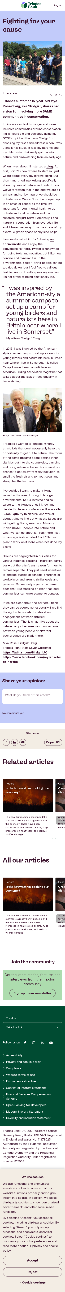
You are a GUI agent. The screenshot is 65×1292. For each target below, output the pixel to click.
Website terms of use (20, 1075)
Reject (32, 1272)
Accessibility (14, 1055)
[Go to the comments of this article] (60, 94)
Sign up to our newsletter (32, 993)
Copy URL (53, 742)
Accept (32, 1260)
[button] (60, 820)
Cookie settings (34, 1282)
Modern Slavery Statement (24, 1111)
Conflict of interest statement (26, 1088)
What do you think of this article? (27, 695)
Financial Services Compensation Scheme (28, 1096)
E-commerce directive (21, 1081)
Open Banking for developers (26, 1105)
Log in (57, 5)
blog (49, 166)
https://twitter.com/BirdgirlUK (25, 652)
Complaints (13, 1068)
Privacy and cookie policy (23, 1062)
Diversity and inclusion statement (28, 1118)
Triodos (11, 1018)
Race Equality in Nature (20, 514)
